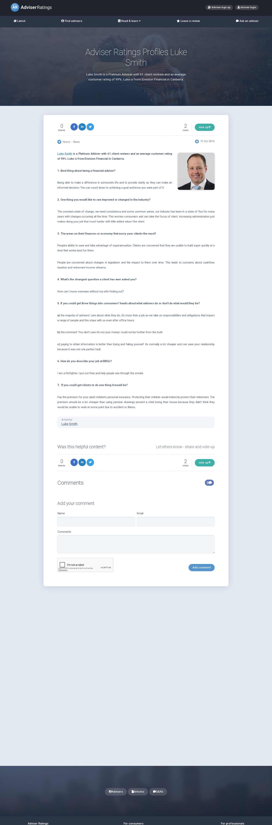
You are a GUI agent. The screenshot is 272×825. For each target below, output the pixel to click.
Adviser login (248, 7)
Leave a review (190, 21)
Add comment (201, 567)
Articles (139, 791)
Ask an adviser (249, 21)
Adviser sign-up (220, 7)
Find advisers (73, 21)
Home (66, 141)
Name (61, 513)
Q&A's (159, 791)
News (76, 141)
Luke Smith (64, 153)
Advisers (117, 791)
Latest (20, 21)
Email (140, 513)
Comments (64, 531)
